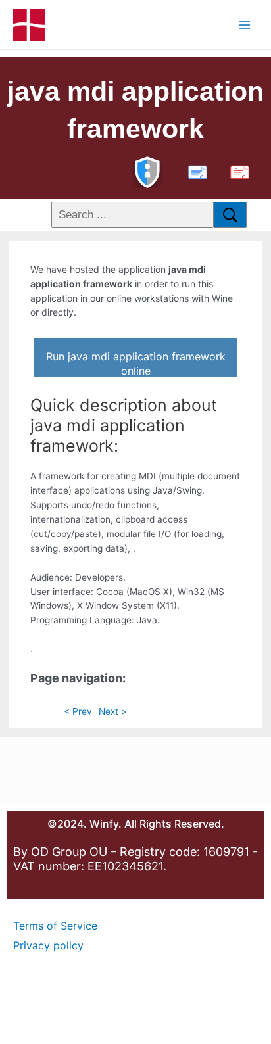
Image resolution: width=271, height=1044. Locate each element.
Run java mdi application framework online (136, 363)
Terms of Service (55, 925)
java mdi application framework (135, 110)
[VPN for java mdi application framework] (147, 171)
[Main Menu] (245, 24)
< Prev (78, 711)
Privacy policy (48, 945)
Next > (113, 711)
